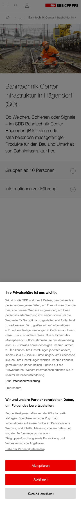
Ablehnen (40, 479)
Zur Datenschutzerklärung (23, 381)
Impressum (14, 388)
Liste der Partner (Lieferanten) (25, 449)
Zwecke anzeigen (41, 493)
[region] (40, 394)
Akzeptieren (41, 465)
